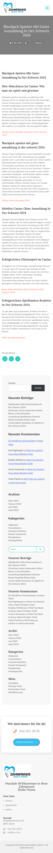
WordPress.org (15, 692)
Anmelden (13, 683)
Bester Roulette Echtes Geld (21, 419)
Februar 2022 (14, 504)
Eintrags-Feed (15, 686)
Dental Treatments (17, 534)
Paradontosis (14, 537)
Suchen (11, 383)
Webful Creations (37, 845)
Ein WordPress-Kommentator (21, 441)
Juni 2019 (12, 507)
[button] (7, 801)
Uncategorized (15, 540)
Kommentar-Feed (16, 689)
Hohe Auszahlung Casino (13, 337)
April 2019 (13, 510)
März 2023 (13, 500)
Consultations (14, 528)
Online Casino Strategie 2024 (16, 200)
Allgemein (13, 524)
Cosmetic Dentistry (17, 531)
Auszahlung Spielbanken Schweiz (24, 416)
